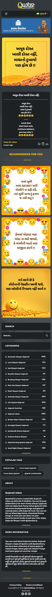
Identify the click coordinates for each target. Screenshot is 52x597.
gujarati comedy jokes (33, 473)
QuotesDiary (29, 588)
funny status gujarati (12, 473)
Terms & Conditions (34, 585)
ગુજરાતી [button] (43, 13)
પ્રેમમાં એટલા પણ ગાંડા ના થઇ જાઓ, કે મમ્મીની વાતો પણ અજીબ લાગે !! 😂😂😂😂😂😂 (26, 241)
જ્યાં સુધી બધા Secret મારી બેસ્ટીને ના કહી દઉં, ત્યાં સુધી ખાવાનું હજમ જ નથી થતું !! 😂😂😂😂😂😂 (26, 190)
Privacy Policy (15, 585)
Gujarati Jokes (10, 142)
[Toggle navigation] (6, 14)
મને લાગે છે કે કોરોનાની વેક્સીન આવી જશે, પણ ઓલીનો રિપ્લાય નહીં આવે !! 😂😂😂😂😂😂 (26, 293)
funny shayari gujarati (27, 468)
